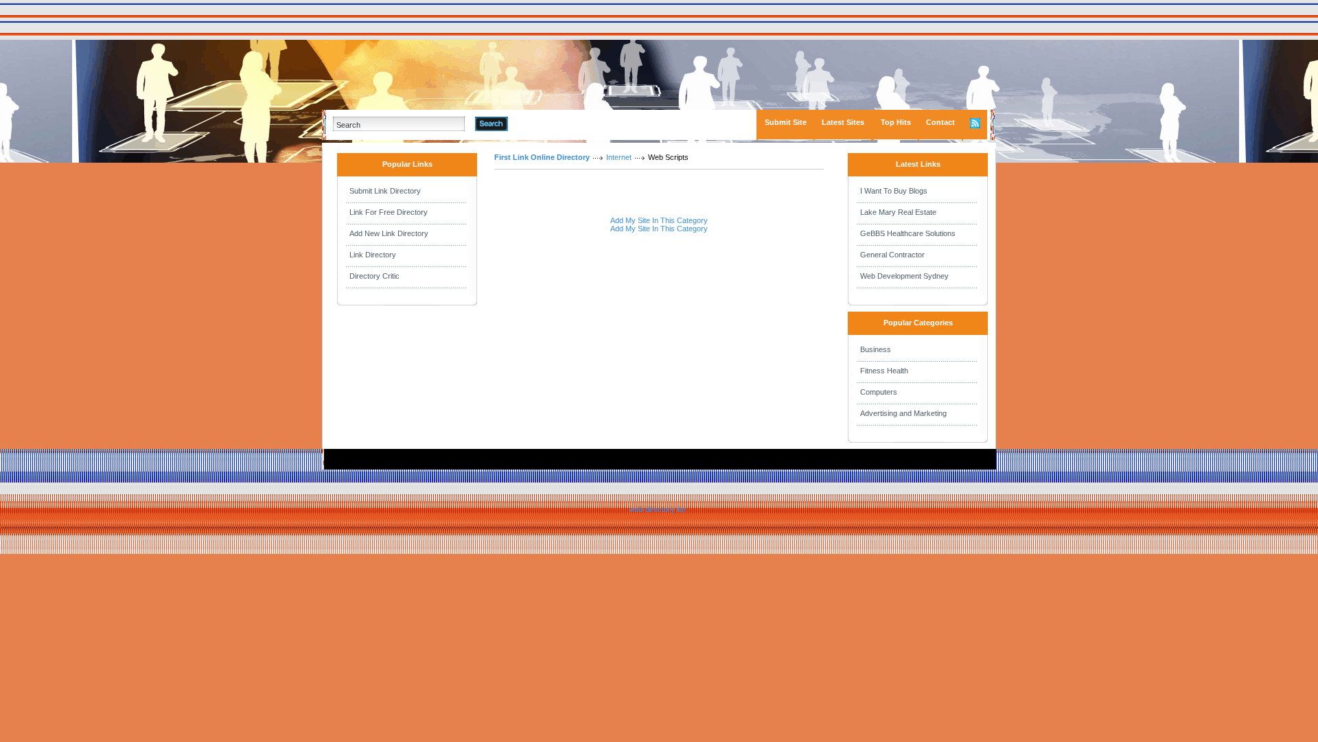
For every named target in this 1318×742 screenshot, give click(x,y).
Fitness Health (884, 371)
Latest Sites (843, 122)
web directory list (657, 509)
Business (875, 349)
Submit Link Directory (385, 191)
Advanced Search (543, 123)
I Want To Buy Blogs (893, 191)
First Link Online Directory (542, 157)
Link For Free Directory (388, 212)
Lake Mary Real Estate (898, 212)
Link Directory (372, 255)
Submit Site (786, 122)
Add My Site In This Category (659, 220)
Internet (619, 157)
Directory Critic (374, 276)
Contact (940, 122)
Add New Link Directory (388, 233)
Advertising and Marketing (903, 413)
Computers (878, 392)
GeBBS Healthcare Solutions (908, 233)
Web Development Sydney (904, 276)
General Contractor (892, 255)
